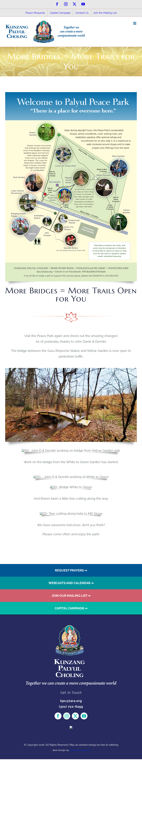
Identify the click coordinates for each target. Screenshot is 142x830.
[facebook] (58, 715)
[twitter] (75, 715)
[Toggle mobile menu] (135, 23)
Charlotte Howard (79, 750)
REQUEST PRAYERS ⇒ (71, 570)
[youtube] (84, 715)
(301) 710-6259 (71, 706)
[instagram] (66, 715)
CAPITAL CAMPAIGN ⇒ (71, 608)
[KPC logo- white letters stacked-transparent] (71, 626)
